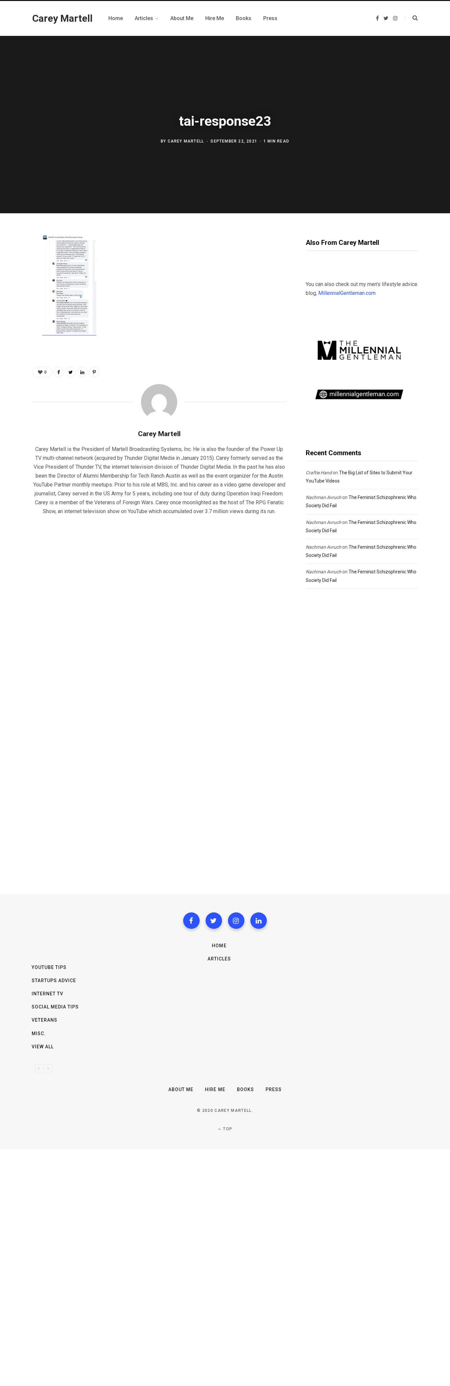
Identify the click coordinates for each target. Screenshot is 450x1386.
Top (227, 1129)
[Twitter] (214, 920)
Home (219, 945)
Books (245, 1089)
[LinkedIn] (82, 372)
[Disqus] (159, 605)
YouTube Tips (49, 967)
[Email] (15, 312)
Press (274, 1089)
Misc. (39, 1033)
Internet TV (48, 993)
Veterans (44, 1020)
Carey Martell (186, 141)
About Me (180, 1089)
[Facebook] (191, 920)
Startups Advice (54, 980)
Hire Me (215, 1089)
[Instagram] (236, 920)
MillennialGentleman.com (347, 293)
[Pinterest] (15, 294)
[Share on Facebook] (15, 259)
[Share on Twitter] (15, 277)
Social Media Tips (55, 1006)
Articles (219, 958)
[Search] (411, 18)
